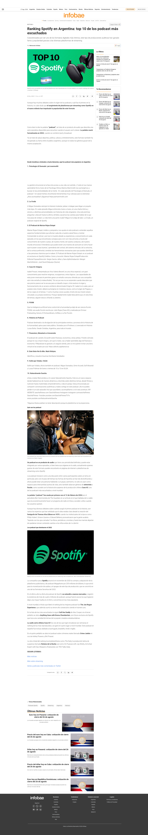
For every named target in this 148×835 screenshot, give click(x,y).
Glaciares (82, 20)
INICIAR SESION (141, 9)
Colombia (49, 9)
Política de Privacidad (112, 802)
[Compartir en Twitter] (80, 96)
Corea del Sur (103, 20)
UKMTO (97, 20)
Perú (66, 9)
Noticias (30, 24)
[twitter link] (37, 806)
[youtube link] (33, 809)
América (56, 799)
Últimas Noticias (88, 9)
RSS (56, 819)
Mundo (81, 9)
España (55, 9)
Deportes (97, 9)
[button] (2, 9)
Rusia (74, 20)
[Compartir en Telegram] (87, 96)
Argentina (32, 9)
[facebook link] (33, 806)
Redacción (74, 799)
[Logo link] (74, 15)
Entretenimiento (105, 9)
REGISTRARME (130, 9)
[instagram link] (40, 806)
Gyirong (57, 20)
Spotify (43, 705)
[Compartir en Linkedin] (83, 96)
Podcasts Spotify (33, 705)
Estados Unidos (40, 9)
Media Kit (93, 812)
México (61, 9)
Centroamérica (73, 9)
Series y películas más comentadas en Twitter (44, 666)
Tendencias (115, 9)
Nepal (77, 20)
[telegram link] (37, 809)
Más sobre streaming (35, 661)
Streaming (50, 705)
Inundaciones (50, 20)
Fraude (92, 20)
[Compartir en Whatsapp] (73, 96)
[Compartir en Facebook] (76, 96)
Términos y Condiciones (112, 799)
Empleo (74, 802)
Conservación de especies (66, 20)
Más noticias (32, 656)
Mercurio (88, 20)
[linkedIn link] (40, 809)
